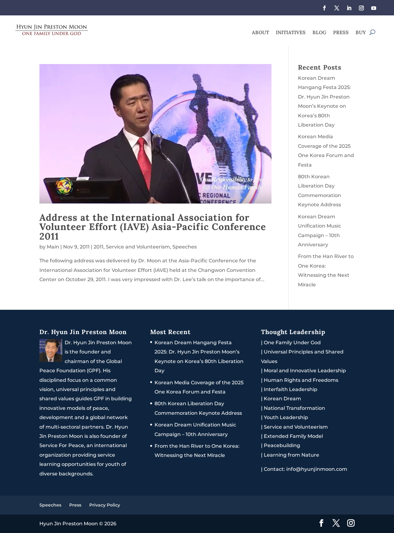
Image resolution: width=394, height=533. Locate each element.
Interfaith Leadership (290, 389)
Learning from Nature (291, 455)
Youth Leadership (286, 417)
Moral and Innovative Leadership (305, 371)
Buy (361, 32)
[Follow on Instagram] (361, 8)
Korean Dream (282, 399)
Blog (319, 32)
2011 (98, 247)
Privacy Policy (104, 505)
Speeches (184, 247)
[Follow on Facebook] (324, 8)
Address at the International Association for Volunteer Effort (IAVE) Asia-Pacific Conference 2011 (152, 226)
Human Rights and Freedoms (301, 380)
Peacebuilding (282, 445)
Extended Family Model (293, 436)
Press (341, 32)
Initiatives (291, 32)
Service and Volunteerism (138, 247)
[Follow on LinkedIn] (349, 8)
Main (53, 247)
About (260, 32)
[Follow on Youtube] (374, 8)
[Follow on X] (337, 8)
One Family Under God (292, 342)
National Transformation (294, 408)
